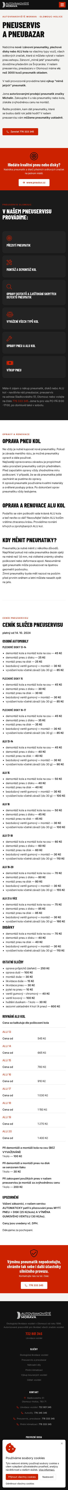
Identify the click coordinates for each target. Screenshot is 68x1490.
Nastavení (47, 1476)
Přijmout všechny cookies (22, 1476)
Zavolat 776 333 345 (22, 131)
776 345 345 (40, 1412)
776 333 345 (20, 401)
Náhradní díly (34, 1365)
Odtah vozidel (34, 1380)
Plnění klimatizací (34, 1370)
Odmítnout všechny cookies (20, 1483)
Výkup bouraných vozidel (34, 1375)
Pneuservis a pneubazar (34, 1360)
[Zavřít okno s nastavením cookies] (62, 1443)
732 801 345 (34, 1334)
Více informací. (47, 1469)
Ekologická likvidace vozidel (34, 1355)
